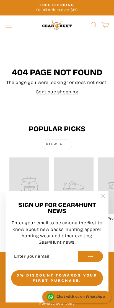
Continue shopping (57, 91)
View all (57, 144)
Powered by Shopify (56, 303)
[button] (76, 296)
